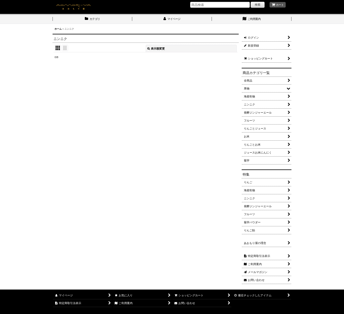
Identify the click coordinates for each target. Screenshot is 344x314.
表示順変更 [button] (158, 48)
